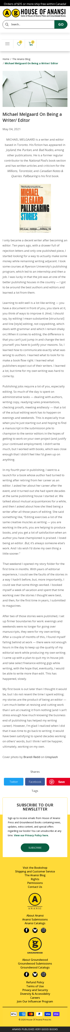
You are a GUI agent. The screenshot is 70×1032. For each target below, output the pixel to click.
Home (6, 59)
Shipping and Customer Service (35, 871)
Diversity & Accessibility (35, 994)
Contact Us (35, 887)
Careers (35, 998)
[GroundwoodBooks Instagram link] (43, 974)
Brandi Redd (31, 757)
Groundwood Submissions (35, 963)
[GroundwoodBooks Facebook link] (26, 974)
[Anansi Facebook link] (26, 930)
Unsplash (51, 757)
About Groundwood (35, 960)
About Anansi (35, 915)
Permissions (35, 883)
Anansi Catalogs (35, 923)
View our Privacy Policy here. (31, 835)
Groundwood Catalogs (35, 967)
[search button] (7, 24)
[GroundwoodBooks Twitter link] (35, 974)
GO (61, 24)
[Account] (42, 44)
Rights (35, 879)
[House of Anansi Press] (35, 12)
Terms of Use (35, 986)
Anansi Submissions (35, 919)
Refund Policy (35, 982)
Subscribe (35, 847)
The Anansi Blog (21, 59)
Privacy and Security (35, 990)
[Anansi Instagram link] (43, 930)
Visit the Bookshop (35, 868)
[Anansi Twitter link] (35, 930)
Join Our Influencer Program (35, 1001)
